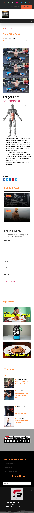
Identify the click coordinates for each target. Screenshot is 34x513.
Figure (8, 196)
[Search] (32, 21)
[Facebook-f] (21, 3)
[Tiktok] (13, 3)
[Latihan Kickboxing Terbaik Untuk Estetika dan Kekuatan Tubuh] (9, 411)
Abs (17, 169)
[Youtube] (29, 3)
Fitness (12, 29)
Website (6, 274)
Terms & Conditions (11, 471)
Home (6, 29)
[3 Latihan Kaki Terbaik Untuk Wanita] (9, 422)
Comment (7, 240)
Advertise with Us (10, 463)
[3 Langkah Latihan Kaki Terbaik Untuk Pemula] (9, 383)
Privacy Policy (9, 467)
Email (6, 267)
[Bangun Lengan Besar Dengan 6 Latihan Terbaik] (9, 395)
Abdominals (11, 101)
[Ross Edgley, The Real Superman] (17, 215)
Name (6, 261)
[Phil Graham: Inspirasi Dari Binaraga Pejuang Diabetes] (17, 200)
